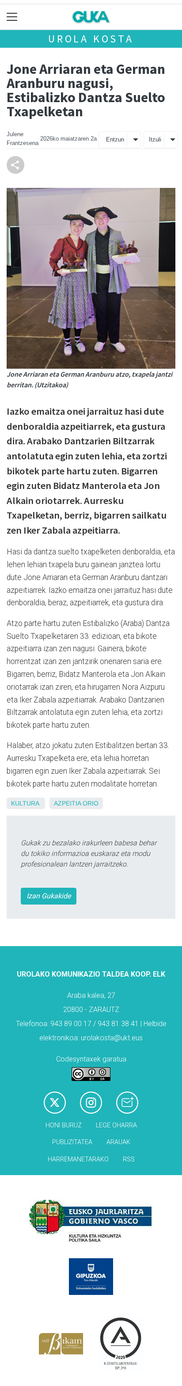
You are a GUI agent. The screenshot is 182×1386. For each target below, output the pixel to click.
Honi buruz (64, 1125)
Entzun (115, 139)
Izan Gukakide (49, 896)
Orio (91, 803)
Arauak (118, 1142)
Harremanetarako (78, 1159)
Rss (129, 1159)
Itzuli (155, 139)
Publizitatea (72, 1142)
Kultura (25, 803)
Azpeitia (67, 803)
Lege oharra (116, 1125)
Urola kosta (91, 39)
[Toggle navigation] (12, 17)
